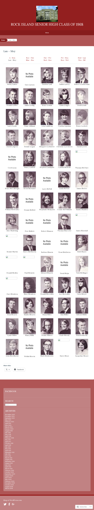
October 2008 (9, 485)
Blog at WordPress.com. (12, 500)
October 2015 (9, 443)
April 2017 (8, 441)
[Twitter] (5, 504)
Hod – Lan (82, 58)
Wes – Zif (81, 60)
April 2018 (8, 436)
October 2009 (9, 472)
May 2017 (8, 440)
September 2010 (10, 461)
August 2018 (9, 431)
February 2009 (9, 481)
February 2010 (9, 470)
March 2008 (9, 488)
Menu (47, 32)
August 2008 (9, 486)
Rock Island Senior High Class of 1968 (47, 24)
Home (3, 40)
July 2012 (8, 454)
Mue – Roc (30, 60)
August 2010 (9, 463)
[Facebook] (9, 504)
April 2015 (8, 445)
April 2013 (8, 450)
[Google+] (13, 504)
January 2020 (9, 429)
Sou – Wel (64, 60)
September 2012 (9, 452)
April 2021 (8, 423)
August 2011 (8, 459)
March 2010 (8, 468)
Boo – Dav (30, 58)
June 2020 (8, 425)
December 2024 (10, 416)
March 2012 (8, 458)
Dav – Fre (47, 58)
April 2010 (8, 467)
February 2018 (9, 438)
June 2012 (8, 456)
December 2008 (10, 483)
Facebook (10, 391)
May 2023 (8, 420)
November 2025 (10, 414)
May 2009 (8, 479)
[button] (12, 76)
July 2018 (8, 432)
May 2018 (8, 434)
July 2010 (8, 465)
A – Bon (12, 58)
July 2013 (8, 447)
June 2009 (8, 477)
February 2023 (9, 421)
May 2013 (8, 449)
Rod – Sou (47, 60)
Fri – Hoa (64, 58)
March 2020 (9, 427)
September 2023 (10, 418)
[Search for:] (11, 404)
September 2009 (10, 474)
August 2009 (9, 476)
